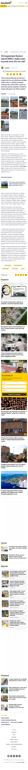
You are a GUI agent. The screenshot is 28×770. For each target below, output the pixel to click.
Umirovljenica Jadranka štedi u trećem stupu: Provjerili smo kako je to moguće (17, 697)
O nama (14, 729)
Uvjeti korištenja (14, 741)
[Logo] (6, 2)
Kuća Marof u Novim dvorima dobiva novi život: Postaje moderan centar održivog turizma (13, 328)
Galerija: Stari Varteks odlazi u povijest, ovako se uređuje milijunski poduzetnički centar (13, 439)
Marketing (14, 737)
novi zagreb (15, 268)
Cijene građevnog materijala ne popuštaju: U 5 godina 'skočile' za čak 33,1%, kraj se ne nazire (14, 413)
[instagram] (11, 756)
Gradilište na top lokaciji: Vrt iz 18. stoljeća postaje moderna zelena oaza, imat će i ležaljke (13, 466)
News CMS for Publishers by (14, 762)
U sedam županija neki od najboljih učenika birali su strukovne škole (18, 679)
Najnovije (4, 566)
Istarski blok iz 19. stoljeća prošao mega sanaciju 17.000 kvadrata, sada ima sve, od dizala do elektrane (17, 603)
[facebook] (17, 756)
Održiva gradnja (14, 607)
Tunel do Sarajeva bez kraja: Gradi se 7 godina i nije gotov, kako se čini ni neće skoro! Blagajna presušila (12, 354)
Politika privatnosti (14, 739)
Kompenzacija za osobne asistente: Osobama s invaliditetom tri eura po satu (16, 706)
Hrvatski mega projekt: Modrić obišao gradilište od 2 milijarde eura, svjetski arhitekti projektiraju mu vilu (12, 492)
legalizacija (5, 722)
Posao (14, 734)
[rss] (19, 756)
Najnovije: (3, 6)
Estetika (12, 597)
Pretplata (20, 2)
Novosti (12, 627)
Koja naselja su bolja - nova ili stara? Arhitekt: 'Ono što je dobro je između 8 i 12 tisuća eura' (17, 593)
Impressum (14, 732)
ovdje (14, 260)
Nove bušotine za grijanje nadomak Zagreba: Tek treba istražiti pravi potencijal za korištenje (17, 613)
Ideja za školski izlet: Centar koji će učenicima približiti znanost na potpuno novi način (18, 689)
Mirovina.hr (14, 749)
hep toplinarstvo (18, 265)
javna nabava (5, 724)
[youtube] (8, 756)
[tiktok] (14, 756)
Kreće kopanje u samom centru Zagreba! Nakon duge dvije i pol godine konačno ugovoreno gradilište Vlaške (18, 573)
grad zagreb (8, 265)
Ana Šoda (7, 67)
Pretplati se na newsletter (14, 394)
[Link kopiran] (23, 275)
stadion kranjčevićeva (8, 720)
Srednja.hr (14, 746)
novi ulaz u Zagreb (16, 722)
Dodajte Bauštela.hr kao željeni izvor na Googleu (15, 71)
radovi (22, 268)
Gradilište (6, 51)
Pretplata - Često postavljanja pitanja (14, 744)
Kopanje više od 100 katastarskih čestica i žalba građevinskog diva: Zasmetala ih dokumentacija (17, 623)
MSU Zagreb (6, 268)
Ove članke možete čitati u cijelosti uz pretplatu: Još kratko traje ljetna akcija (12, 302)
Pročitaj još (5, 675)
